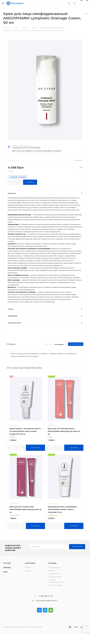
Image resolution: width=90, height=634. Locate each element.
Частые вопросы (54, 567)
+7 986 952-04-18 (45, 596)
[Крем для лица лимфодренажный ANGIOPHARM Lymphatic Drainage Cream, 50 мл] (45, 89)
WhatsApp (50, 610)
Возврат (51, 570)
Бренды (7, 567)
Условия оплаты (54, 574)
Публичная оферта (55, 585)
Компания (30, 563)
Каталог (7, 563)
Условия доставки (55, 577)
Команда (28, 570)
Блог (5, 572)
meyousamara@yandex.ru (46, 600)
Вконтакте (39, 610)
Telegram (45, 610)
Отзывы (28, 567)
